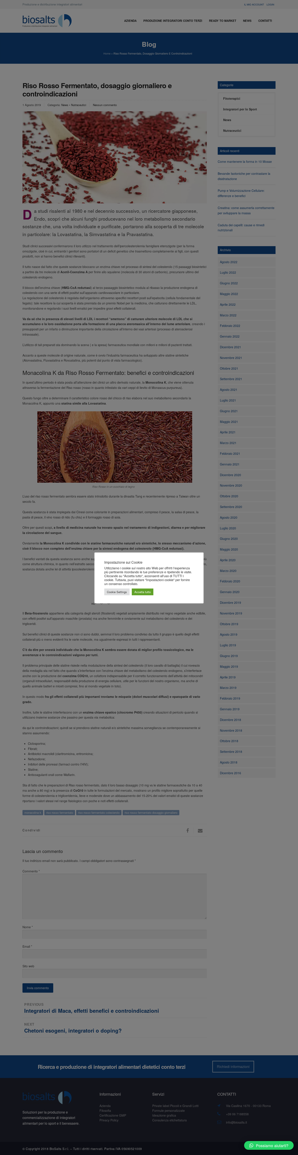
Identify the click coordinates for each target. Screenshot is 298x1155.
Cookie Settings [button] (117, 592)
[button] (269, 1145)
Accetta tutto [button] (142, 592)
